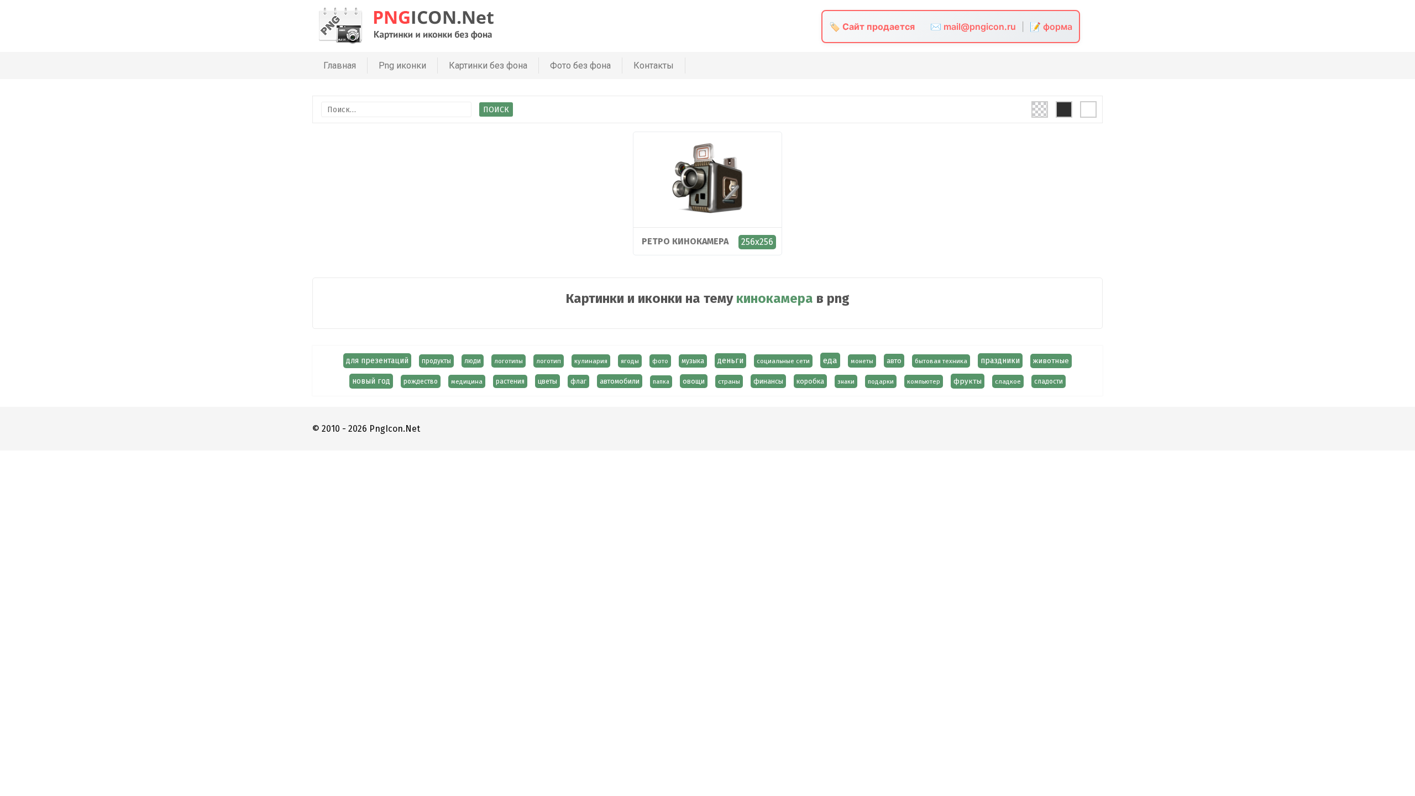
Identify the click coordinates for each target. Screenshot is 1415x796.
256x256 (757, 242)
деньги (730, 360)
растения (510, 381)
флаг (578, 381)
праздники (1000, 360)
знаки (846, 381)
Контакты (653, 65)
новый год (371, 381)
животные (1051, 361)
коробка (810, 381)
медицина (467, 381)
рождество (420, 381)
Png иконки (402, 65)
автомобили (620, 381)
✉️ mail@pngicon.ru (973, 26)
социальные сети (783, 361)
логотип (548, 361)
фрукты (967, 381)
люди (472, 361)
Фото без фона (580, 65)
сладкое (1008, 381)
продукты (436, 361)
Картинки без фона (488, 65)
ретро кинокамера (685, 241)
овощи (694, 381)
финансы (768, 381)
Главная (339, 65)
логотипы (508, 361)
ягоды (630, 361)
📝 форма (1051, 26)
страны (729, 381)
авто (894, 361)
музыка (693, 361)
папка (661, 381)
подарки (881, 381)
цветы (547, 381)
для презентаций (377, 360)
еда (830, 360)
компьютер (923, 381)
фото (660, 361)
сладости (1048, 381)
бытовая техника (941, 361)
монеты (862, 361)
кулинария (590, 361)
